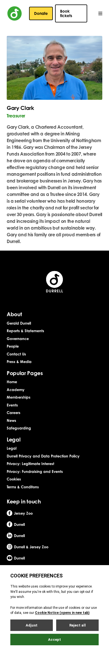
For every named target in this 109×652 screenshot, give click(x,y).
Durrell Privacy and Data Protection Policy (43, 456)
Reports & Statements (25, 331)
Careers (13, 412)
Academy (16, 389)
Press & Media (19, 361)
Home (12, 382)
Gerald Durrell (19, 323)
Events (12, 405)
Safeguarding (19, 428)
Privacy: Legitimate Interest (30, 463)
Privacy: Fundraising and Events (35, 471)
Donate (41, 13)
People (13, 346)
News (11, 420)
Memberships (18, 397)
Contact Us (16, 354)
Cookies (14, 479)
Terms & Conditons (23, 487)
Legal (11, 448)
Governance (18, 338)
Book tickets (66, 13)
